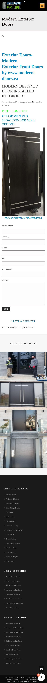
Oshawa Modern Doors (13, 645)
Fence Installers (10, 552)
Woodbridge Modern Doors (14, 659)
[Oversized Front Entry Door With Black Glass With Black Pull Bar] (23, 362)
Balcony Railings (11, 521)
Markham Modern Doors (13, 637)
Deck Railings (10, 517)
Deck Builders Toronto (13, 543)
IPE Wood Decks (11, 548)
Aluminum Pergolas (12, 557)
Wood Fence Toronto (12, 503)
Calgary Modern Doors (13, 594)
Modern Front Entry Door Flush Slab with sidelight (23, 432)
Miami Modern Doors (12, 608)
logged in (16, 327)
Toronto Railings (11, 539)
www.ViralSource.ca (14, 681)
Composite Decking (12, 526)
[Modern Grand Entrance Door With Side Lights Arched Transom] (23, 449)
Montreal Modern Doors (13, 585)
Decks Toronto (10, 534)
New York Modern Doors (14, 599)
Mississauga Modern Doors (14, 632)
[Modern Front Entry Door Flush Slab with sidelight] (23, 420)
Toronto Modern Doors (13, 577)
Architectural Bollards (12, 499)
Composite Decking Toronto (14, 530)
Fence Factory (10, 561)
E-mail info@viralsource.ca (30, 681)
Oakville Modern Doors (13, 650)
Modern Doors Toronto (13, 654)
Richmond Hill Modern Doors (15, 628)
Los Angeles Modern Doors (14, 603)
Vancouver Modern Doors (14, 590)
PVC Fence (9, 512)
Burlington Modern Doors (14, 641)
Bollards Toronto (11, 495)
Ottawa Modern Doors (13, 581)
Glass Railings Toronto (13, 508)
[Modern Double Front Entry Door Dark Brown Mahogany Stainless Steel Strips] (23, 391)
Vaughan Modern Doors (13, 663)
